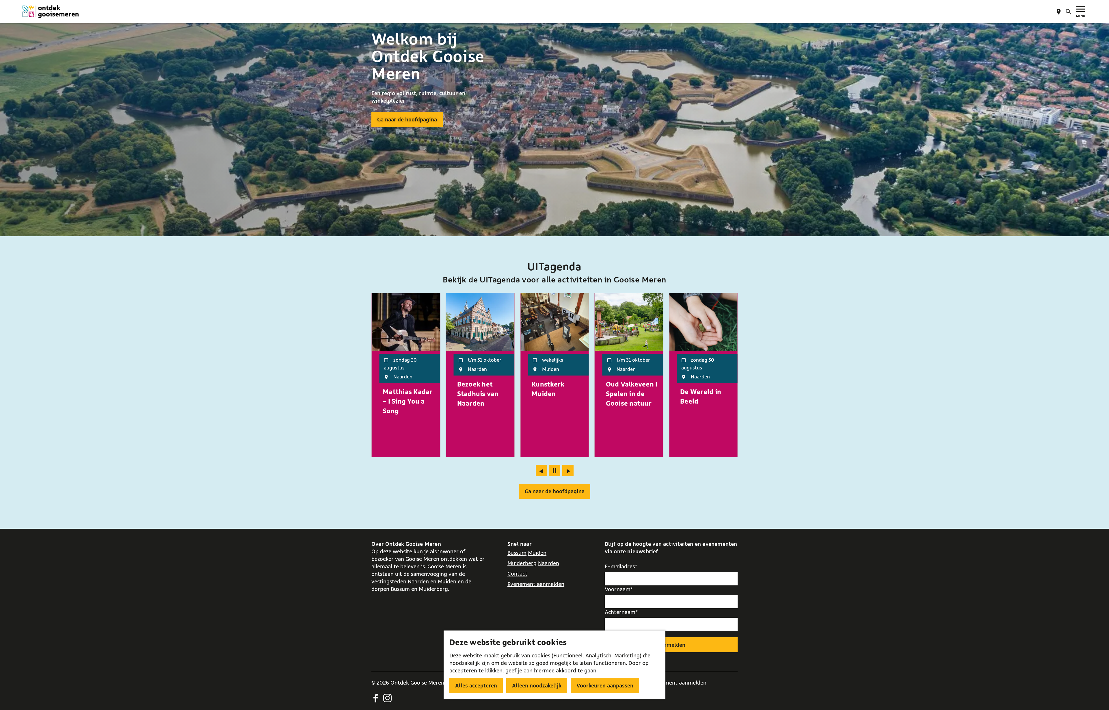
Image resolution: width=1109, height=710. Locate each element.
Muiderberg (522, 563)
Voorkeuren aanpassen (604, 685)
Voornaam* (619, 589)
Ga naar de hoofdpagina (407, 119)
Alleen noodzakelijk (536, 685)
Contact (517, 573)
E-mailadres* (621, 566)
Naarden (548, 563)
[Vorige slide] (541, 470)
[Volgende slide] (568, 470)
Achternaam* (621, 612)
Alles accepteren (476, 685)
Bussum (516, 552)
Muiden (537, 552)
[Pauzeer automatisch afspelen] (554, 470)
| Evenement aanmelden (676, 682)
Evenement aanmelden (535, 584)
